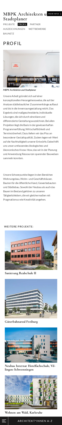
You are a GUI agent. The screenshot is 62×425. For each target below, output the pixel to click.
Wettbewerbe (37, 28)
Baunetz (8, 33)
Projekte (9, 24)
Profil (22, 24)
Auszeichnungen (14, 28)
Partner (35, 24)
